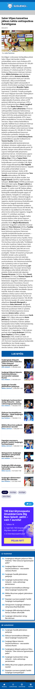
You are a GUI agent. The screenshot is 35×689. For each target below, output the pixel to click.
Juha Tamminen (9, 53)
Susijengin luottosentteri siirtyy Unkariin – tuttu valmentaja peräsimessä (12, 402)
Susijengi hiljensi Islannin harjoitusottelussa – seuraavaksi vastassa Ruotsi (12, 375)
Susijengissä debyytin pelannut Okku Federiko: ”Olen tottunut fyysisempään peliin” (12, 362)
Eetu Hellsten (6, 367)
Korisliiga (13, 492)
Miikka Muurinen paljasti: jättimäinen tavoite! (12, 426)
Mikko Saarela (6, 471)
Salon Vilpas (6, 496)
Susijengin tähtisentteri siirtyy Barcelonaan (11, 479)
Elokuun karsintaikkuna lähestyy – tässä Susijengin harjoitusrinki (12, 414)
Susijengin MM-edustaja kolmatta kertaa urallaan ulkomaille (12, 467)
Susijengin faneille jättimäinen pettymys (10, 386)
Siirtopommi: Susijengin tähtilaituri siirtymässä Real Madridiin (11, 455)
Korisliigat (22, 492)
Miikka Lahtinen (7, 388)
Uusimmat (8, 554)
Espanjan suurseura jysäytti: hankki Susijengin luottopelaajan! (12, 442)
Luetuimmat (8, 625)
